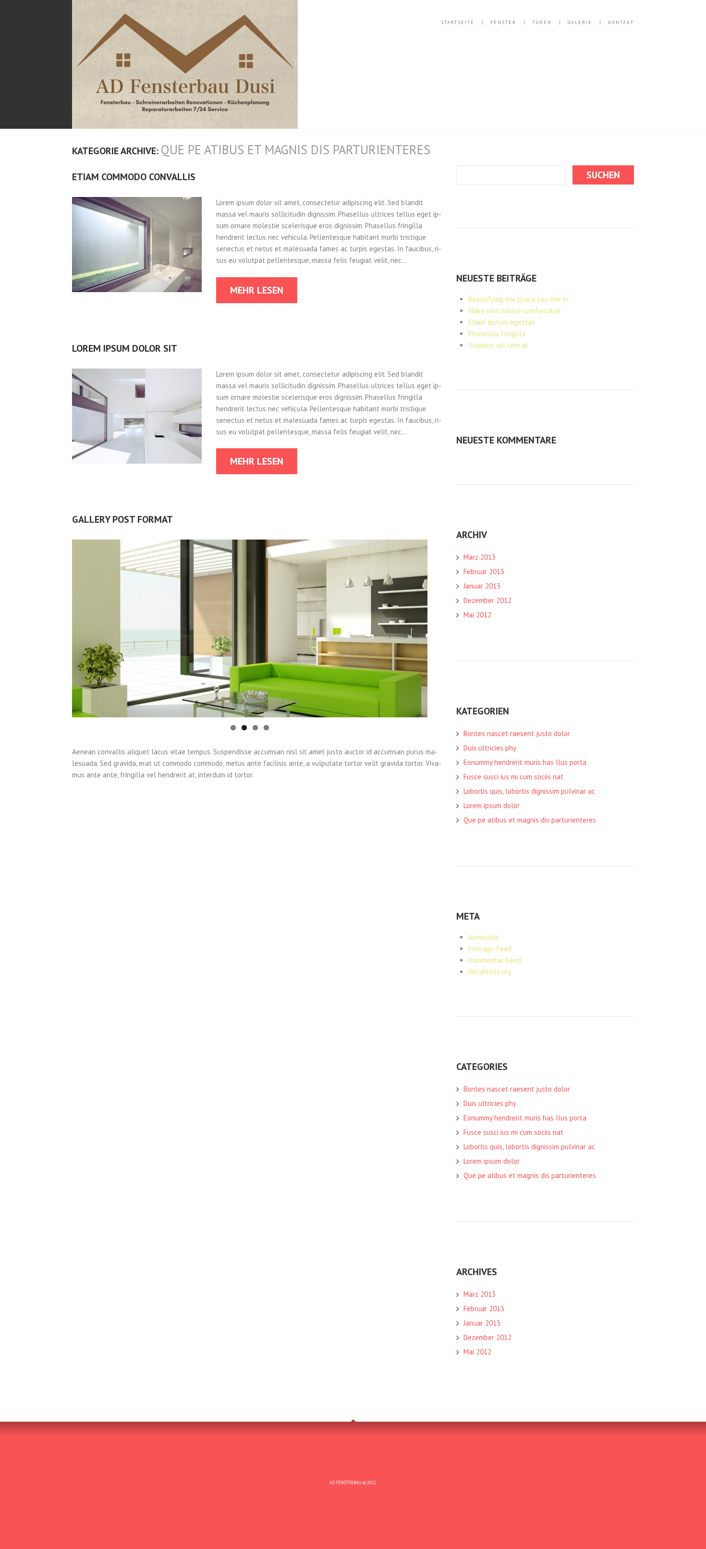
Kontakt (621, 22)
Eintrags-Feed (489, 948)
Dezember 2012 (487, 600)
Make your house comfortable (514, 310)
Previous (105, 628)
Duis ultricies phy (489, 747)
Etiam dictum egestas (501, 322)
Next (393, 628)
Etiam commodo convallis (133, 177)
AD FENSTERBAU (345, 1482)
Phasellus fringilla (496, 333)
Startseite (458, 22)
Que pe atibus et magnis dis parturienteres (529, 819)
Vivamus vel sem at (498, 345)
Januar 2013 (481, 585)
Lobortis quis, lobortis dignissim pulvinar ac (529, 791)
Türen (542, 22)
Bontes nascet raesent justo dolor (516, 733)
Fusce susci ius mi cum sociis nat (513, 776)
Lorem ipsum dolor (491, 805)
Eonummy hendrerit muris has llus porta (524, 762)
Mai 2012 (477, 614)
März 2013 (479, 557)
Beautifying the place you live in (518, 299)
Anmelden (483, 937)
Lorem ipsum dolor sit (124, 348)
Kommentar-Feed (494, 960)
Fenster (503, 22)
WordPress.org (489, 971)
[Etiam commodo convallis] (137, 244)
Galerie (580, 22)
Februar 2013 (483, 571)
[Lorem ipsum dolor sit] (137, 416)
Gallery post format (122, 519)
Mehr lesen (256, 290)
